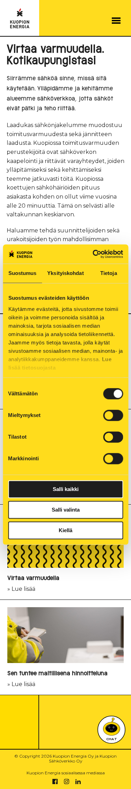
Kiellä (65, 530)
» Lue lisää (33, 583)
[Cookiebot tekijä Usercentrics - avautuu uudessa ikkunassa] (93, 254)
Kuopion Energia (19, 18)
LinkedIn (78, 781)
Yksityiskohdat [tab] (65, 273)
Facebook (55, 781)
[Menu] (116, 20)
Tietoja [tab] (108, 273)
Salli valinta (66, 510)
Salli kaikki (66, 489)
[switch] (113, 415)
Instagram (66, 781)
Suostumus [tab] (22, 273)
